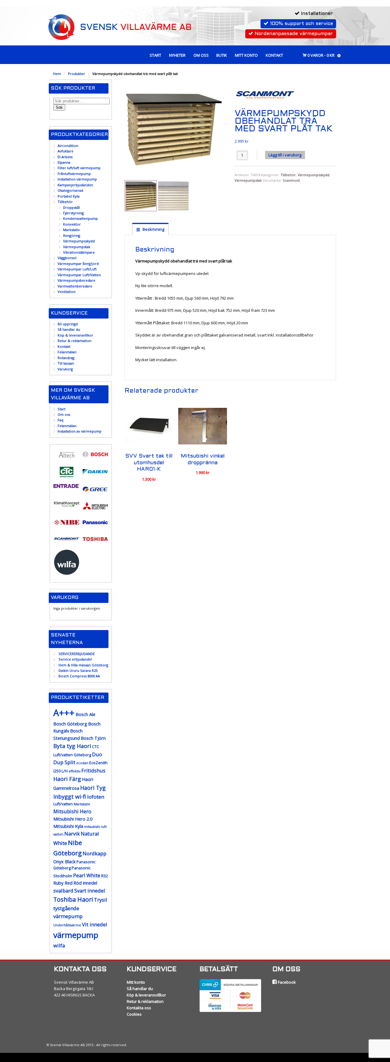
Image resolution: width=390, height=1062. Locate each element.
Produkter (76, 73)
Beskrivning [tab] (153, 229)
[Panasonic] (95, 526)
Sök (59, 107)
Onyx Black (64, 861)
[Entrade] (66, 485)
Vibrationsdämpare (79, 252)
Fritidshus (93, 770)
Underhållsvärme (67, 925)
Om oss (201, 55)
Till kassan (66, 363)
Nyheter (177, 55)
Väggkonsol (67, 257)
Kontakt (274, 55)
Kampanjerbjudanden (75, 185)
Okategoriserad (70, 190)
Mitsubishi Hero (72, 811)
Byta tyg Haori (72, 746)
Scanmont (291, 180)
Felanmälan (67, 352)
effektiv (74, 771)
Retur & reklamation (74, 340)
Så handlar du (69, 329)
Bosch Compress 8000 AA (79, 676)
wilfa (59, 945)
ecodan (82, 763)
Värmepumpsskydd (313, 175)
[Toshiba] (95, 542)
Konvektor (72, 224)
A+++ (64, 713)
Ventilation (67, 291)
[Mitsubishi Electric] (95, 509)
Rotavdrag (66, 357)
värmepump (75, 934)
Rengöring (71, 235)
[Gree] (95, 492)
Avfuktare (65, 151)
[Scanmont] (66, 542)
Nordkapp (94, 853)
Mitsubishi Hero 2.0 (72, 819)
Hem (57, 73)
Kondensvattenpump (80, 218)
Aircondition (68, 145)
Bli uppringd (68, 324)
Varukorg (65, 369)
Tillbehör (288, 175)
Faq (60, 420)
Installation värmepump (77, 179)
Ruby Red (63, 883)
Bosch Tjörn (93, 738)
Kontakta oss (139, 1007)
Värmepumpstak (248, 180)
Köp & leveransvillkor (75, 335)
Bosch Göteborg (70, 724)
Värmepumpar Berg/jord (78, 263)
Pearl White (86, 875)
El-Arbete (65, 157)
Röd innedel (85, 883)
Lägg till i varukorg (284, 155)
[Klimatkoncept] (66, 506)
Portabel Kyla (69, 196)
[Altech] (66, 459)
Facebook (286, 982)
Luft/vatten (63, 804)
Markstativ (71, 229)
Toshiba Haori (73, 899)
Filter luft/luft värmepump (79, 168)
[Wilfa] (66, 572)
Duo (97, 754)
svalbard (63, 890)
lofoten (95, 796)
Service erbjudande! (75, 659)
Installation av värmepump (79, 431)
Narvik (72, 833)
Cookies (134, 1014)
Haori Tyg (93, 787)
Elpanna (64, 162)
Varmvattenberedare (75, 286)
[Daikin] (95, 475)
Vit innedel (94, 924)
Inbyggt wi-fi (69, 796)
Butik (221, 55)
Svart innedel (89, 890)
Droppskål (71, 207)
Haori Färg (67, 778)
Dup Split (64, 762)
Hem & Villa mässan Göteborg (83, 665)
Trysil (100, 899)
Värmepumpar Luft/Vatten (79, 275)
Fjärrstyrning (73, 213)
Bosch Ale (85, 714)
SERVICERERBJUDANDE (76, 653)
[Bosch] (95, 458)
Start (155, 55)
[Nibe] (66, 526)
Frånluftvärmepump (74, 173)
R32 (104, 875)
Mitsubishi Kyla (68, 826)
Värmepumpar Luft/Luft (77, 269)
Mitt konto (246, 55)
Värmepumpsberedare (76, 280)
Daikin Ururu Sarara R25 (78, 670)
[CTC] (66, 476)
